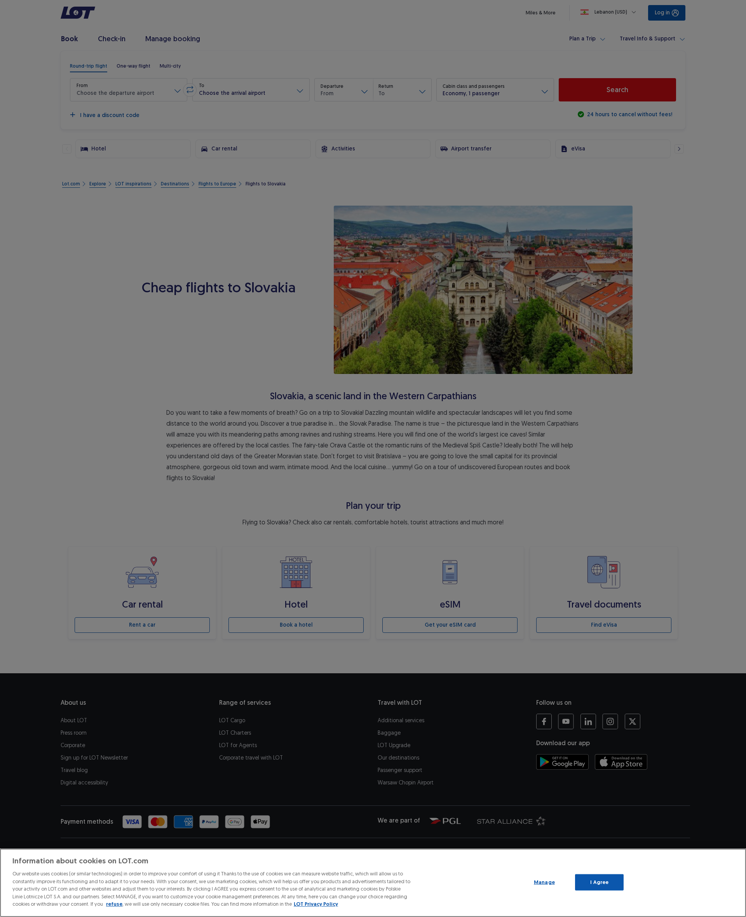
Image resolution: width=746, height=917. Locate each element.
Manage (544, 882)
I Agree (599, 882)
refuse (114, 904)
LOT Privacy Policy (316, 904)
